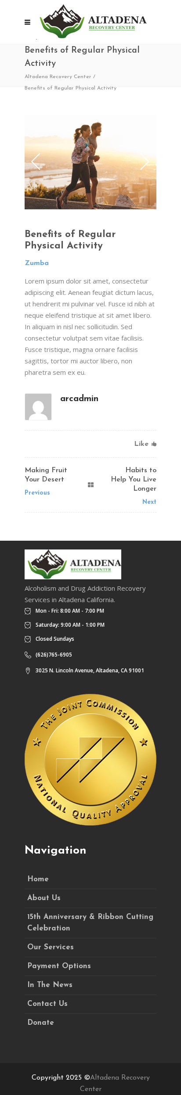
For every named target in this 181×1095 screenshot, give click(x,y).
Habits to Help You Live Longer (133, 479)
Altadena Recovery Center (58, 76)
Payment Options (59, 966)
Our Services (50, 947)
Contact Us (47, 1004)
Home (38, 879)
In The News (49, 985)
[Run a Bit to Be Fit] (90, 162)
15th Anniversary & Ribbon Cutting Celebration (90, 922)
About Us (44, 898)
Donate (40, 1023)
